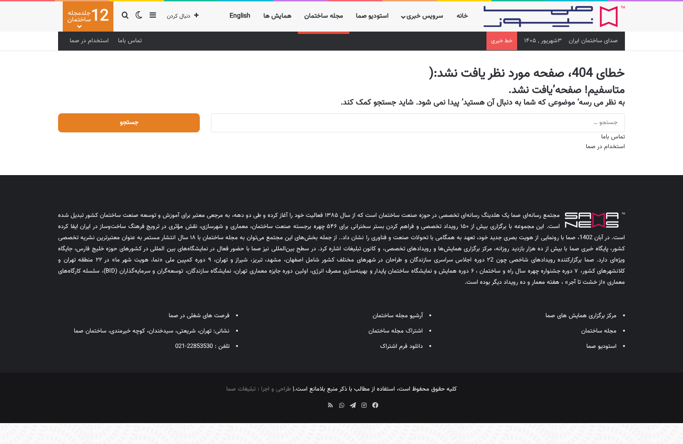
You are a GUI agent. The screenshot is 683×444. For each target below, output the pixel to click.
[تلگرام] (352, 405)
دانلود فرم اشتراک (401, 346)
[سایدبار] (153, 16)
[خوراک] (330, 405)
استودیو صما (372, 16)
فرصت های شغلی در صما (199, 315)
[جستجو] (125, 16)
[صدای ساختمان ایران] (554, 16)
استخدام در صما (89, 41)
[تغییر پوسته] (139, 16)
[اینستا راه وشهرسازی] (308, 402)
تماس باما (130, 41)
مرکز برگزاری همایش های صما (581, 315)
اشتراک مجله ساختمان (395, 331)
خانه (462, 16)
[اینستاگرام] (363, 405)
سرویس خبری (425, 16)
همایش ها (277, 16)
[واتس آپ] (341, 405)
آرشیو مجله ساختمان (398, 315)
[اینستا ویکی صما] (319, 402)
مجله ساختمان (323, 16)
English (240, 16)
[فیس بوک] (375, 405)
